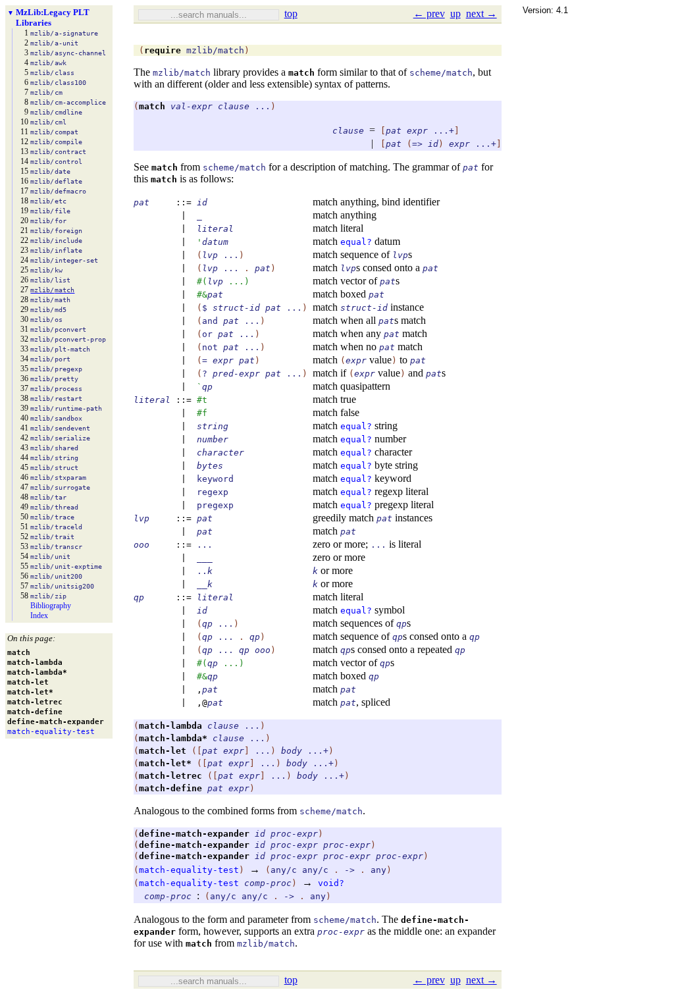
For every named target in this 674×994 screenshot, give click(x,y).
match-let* (165, 763)
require (162, 50)
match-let (162, 751)
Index (39, 615)
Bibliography (50, 605)
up (455, 13)
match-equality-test (189, 870)
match (301, 73)
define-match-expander (194, 834)
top (291, 13)
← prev (429, 13)
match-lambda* (173, 738)
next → (481, 13)
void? (331, 883)
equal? (356, 242)
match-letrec (170, 776)
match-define (170, 788)
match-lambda (170, 726)
